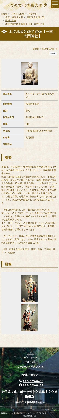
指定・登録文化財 (14, 17)
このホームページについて (30, 366)
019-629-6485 (33, 381)
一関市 (52, 53)
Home (4, 14)
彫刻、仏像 (10, 20)
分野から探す (17, 14)
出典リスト (30, 362)
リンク (30, 353)
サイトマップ (30, 358)
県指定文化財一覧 (35, 17)
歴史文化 (32, 14)
